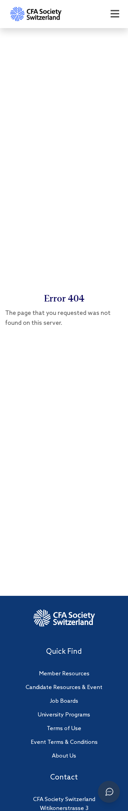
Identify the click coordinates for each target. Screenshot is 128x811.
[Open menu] (115, 14)
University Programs (64, 715)
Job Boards (64, 701)
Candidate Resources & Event (64, 687)
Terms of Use (64, 728)
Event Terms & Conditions (64, 742)
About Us (64, 756)
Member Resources (64, 674)
